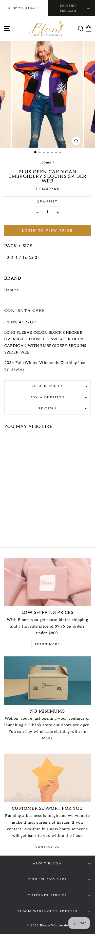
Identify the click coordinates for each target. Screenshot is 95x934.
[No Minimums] (47, 680)
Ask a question (47, 397)
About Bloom (47, 863)
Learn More (47, 644)
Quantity (47, 201)
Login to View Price (47, 231)
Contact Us (47, 846)
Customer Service (47, 895)
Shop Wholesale (23, 8)
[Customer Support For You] (47, 778)
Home (46, 162)
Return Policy (47, 386)
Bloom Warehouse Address (47, 911)
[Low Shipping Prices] (47, 582)
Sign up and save (47, 879)
